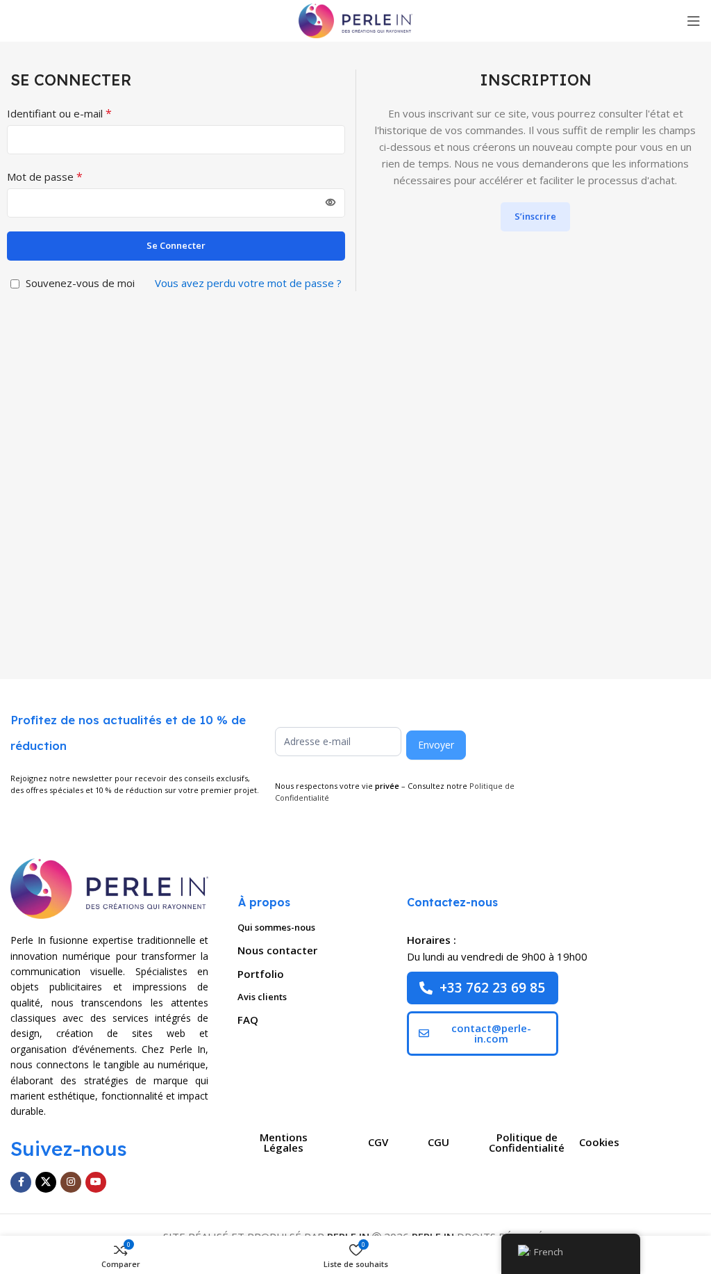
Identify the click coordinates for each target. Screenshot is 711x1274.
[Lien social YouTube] (95, 1182)
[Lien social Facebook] (20, 1182)
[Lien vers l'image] (109, 887)
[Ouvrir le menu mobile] (694, 21)
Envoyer (436, 744)
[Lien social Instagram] (70, 1182)
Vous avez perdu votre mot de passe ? (248, 283)
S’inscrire (535, 216)
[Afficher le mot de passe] (330, 203)
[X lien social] (45, 1182)
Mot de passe (45, 176)
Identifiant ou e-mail (59, 113)
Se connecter (176, 245)
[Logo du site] (355, 19)
